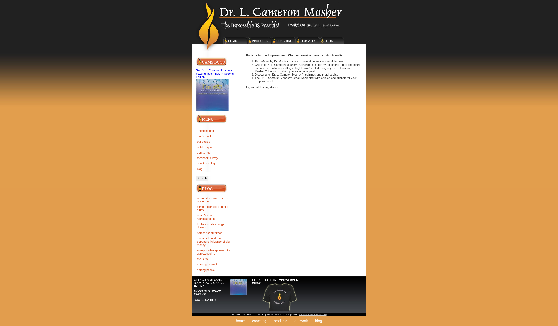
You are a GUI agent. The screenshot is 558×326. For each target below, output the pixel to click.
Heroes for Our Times (209, 233)
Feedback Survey (207, 158)
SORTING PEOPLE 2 (207, 264)
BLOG (199, 169)
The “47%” (203, 259)
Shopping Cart (205, 130)
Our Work (309, 41)
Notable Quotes (206, 147)
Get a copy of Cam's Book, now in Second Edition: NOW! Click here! (209, 290)
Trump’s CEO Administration (206, 217)
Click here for (276, 282)
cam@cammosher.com (313, 314)
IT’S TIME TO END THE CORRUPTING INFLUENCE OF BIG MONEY (213, 242)
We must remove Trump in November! (213, 199)
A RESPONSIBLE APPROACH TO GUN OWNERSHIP (213, 252)
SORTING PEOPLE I (206, 270)
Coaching (284, 41)
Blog (329, 41)
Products (260, 41)
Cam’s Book (204, 136)
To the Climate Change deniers (210, 226)
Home (232, 41)
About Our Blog (206, 163)
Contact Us (203, 152)
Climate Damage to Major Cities (212, 208)
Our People (203, 141)
